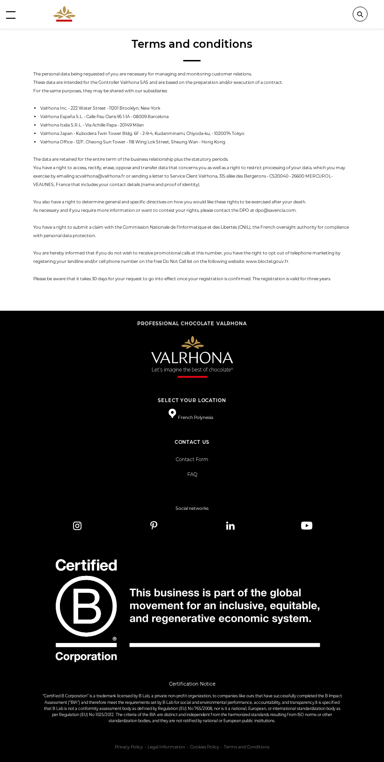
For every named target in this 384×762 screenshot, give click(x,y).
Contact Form (192, 459)
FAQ (192, 474)
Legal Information (166, 747)
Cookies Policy (204, 747)
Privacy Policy (129, 747)
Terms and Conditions (246, 747)
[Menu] (10, 14)
